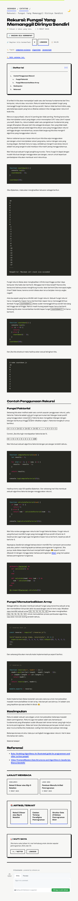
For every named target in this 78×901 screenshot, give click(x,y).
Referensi (17, 89)
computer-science (23, 50)
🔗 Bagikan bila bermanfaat (20, 35)
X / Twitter (18, 851)
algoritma (36, 50)
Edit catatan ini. (16, 57)
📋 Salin (54, 42)
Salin (66, 167)
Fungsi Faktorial (22, 79)
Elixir (54, 553)
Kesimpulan (18, 86)
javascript (46, 50)
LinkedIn (43, 42)
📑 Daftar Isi (17, 68)
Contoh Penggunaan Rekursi (24, 76)
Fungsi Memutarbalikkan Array (27, 83)
